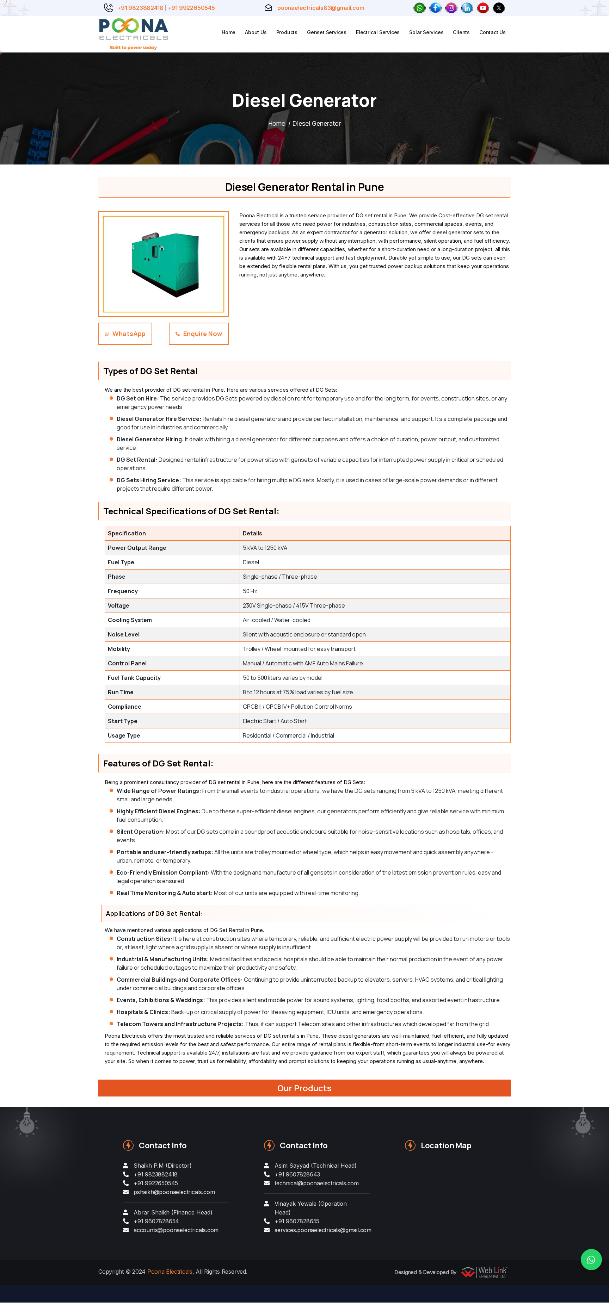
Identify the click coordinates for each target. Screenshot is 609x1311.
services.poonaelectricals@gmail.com (323, 1230)
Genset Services (326, 32)
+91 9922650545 (191, 7)
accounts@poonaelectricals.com (176, 1230)
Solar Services (426, 32)
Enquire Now (202, 333)
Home (228, 32)
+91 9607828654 (156, 1221)
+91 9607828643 (297, 1174)
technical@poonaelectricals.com (317, 1183)
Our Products (304, 1088)
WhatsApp (129, 333)
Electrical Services (378, 32)
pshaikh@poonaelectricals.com (174, 1191)
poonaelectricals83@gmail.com (320, 7)
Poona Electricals (169, 1271)
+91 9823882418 (140, 7)
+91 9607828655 (297, 1221)
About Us (255, 32)
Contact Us (492, 32)
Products (286, 32)
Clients (461, 32)
